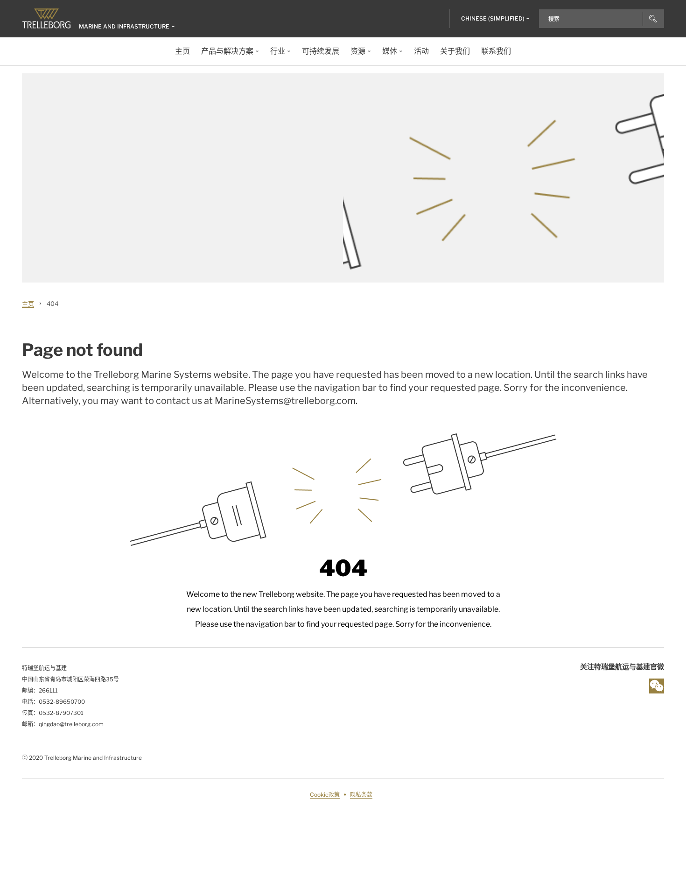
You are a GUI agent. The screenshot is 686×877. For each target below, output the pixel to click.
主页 (28, 303)
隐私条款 (361, 794)
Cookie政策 (325, 794)
